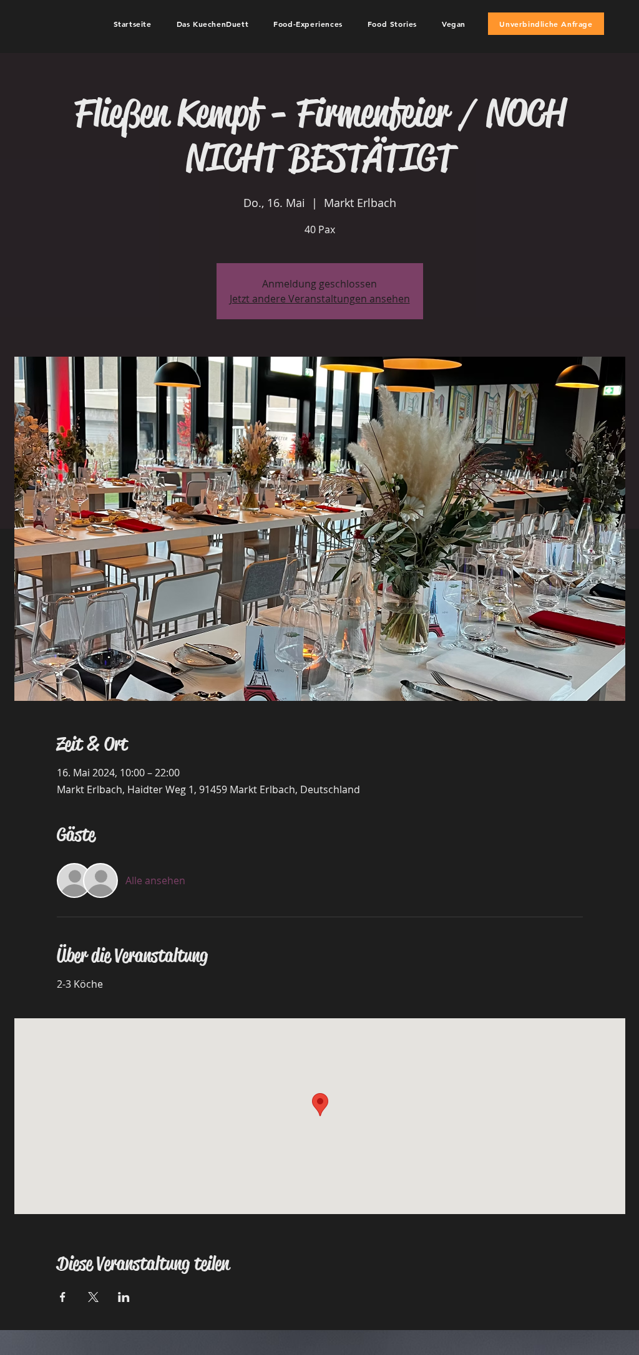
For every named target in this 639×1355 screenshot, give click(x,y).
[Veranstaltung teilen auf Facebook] (63, 1297)
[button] (212, 23)
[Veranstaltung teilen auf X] (93, 1297)
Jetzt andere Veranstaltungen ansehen (320, 299)
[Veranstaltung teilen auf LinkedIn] (124, 1297)
